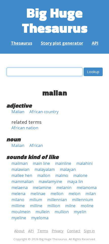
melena (18, 193)
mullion (62, 212)
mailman (19, 163)
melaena (19, 187)
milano (17, 199)
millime (18, 205)
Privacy (57, 230)
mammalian (22, 181)
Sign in (89, 230)
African (36, 145)
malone (80, 175)
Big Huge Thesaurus (54, 20)
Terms (42, 230)
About (19, 230)
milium (35, 199)
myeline (18, 218)
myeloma (39, 218)
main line (41, 163)
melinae (37, 193)
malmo (61, 175)
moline (87, 205)
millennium (82, 199)
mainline (63, 163)
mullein (42, 212)
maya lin (75, 181)
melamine (42, 187)
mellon (56, 193)
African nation (24, 128)
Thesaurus (21, 43)
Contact (73, 230)
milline (36, 205)
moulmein (20, 212)
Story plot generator (62, 43)
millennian (57, 199)
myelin (80, 212)
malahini (84, 163)
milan (90, 193)
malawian (20, 169)
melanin (63, 187)
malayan (68, 169)
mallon (43, 175)
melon (74, 193)
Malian (17, 111)
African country (44, 111)
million (53, 205)
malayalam (44, 169)
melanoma (87, 187)
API (95, 43)
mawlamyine (50, 181)
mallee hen (21, 175)
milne (70, 205)
